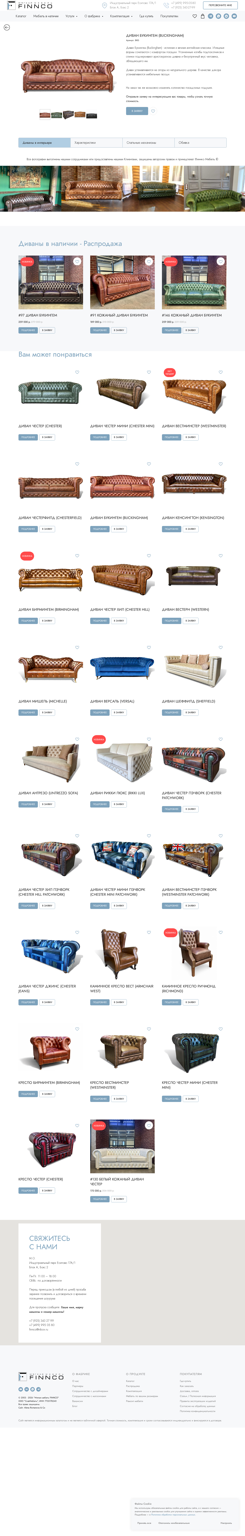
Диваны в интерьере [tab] (37, 142)
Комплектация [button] (120, 16)
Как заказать (187, 1386)
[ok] (194, 16)
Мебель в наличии (45, 16)
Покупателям (169, 16)
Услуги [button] (70, 16)
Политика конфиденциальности (197, 1411)
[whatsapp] (218, 16)
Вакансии (77, 1401)
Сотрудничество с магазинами (89, 1396)
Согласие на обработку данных (197, 1406)
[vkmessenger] (226, 16)
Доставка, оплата (189, 1391)
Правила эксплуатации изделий (198, 1401)
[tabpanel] (122, 161)
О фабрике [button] (92, 16)
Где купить (146, 16)
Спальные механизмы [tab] (141, 142)
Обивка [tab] (184, 142)
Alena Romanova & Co (34, 1407)
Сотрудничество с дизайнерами (90, 1391)
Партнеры (77, 1386)
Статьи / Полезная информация (198, 1396)
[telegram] (210, 16)
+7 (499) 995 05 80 (42, 1325)
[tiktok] (202, 16)
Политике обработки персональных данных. (173, 1514)
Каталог (21, 16)
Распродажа (133, 1386)
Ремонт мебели (134, 1401)
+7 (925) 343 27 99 (41, 1321)
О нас (75, 1381)
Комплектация (134, 1391)
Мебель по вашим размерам (142, 1396)
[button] (220, 5)
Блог (74, 1406)
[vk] (26, 1389)
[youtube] (234, 16)
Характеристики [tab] (85, 142)
